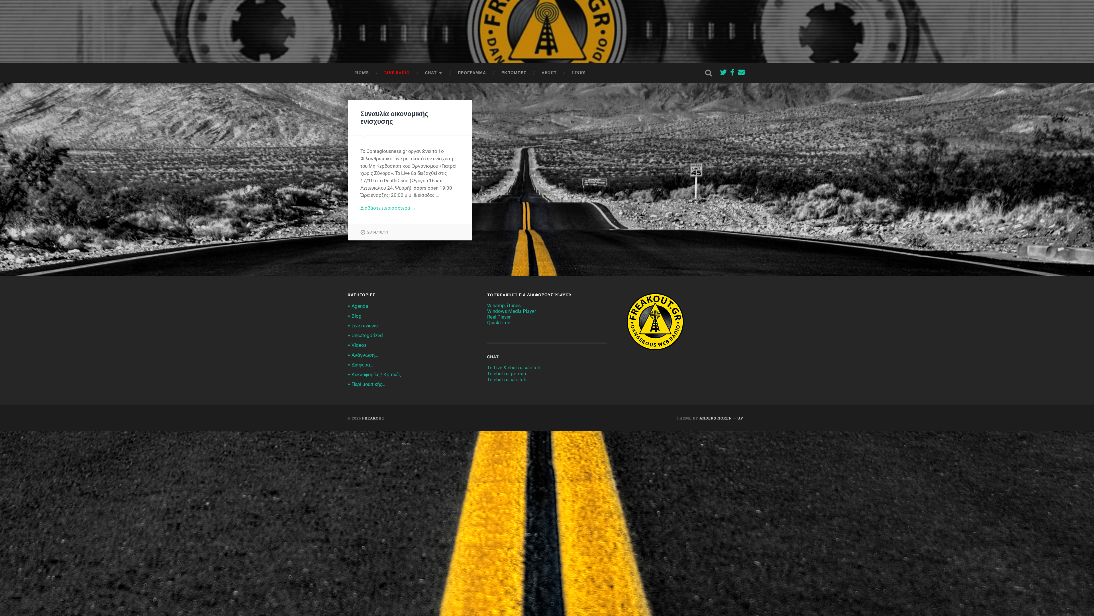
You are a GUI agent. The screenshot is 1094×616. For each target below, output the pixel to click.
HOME (362, 72)
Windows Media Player (511, 311)
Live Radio (397, 72)
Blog (357, 316)
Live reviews (365, 326)
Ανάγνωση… (365, 355)
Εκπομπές (513, 72)
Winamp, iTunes (504, 305)
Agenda (360, 306)
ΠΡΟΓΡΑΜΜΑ (472, 72)
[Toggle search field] (708, 73)
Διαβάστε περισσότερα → (388, 208)
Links (578, 72)
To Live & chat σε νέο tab (513, 367)
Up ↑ (741, 418)
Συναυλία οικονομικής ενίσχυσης (394, 117)
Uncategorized (367, 335)
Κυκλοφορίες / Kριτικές (376, 374)
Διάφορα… (362, 365)
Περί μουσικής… (368, 384)
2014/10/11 (377, 232)
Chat (431, 72)
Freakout (373, 418)
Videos (359, 345)
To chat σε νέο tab (506, 379)
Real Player (499, 317)
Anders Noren (715, 418)
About (549, 72)
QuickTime (498, 322)
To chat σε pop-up (506, 373)
